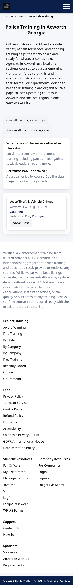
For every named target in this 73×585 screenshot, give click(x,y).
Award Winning (14, 327)
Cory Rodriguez (35, 216)
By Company (12, 353)
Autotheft (16, 212)
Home (9, 16)
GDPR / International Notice (23, 441)
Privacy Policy (13, 396)
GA (21, 16)
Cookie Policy (13, 409)
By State (9, 340)
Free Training (12, 359)
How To (8, 534)
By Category (12, 346)
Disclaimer (11, 422)
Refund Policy (13, 415)
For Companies (50, 465)
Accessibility (12, 428)
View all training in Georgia (25, 120)
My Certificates (14, 472)
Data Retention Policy (19, 448)
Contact (65, 580)
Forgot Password (15, 504)
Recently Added (14, 366)
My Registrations (15, 478)
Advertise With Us (16, 559)
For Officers (11, 465)
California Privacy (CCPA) (21, 435)
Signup (8, 491)
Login (43, 472)
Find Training (12, 333)
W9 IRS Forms (13, 510)
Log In (7, 498)
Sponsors (10, 552)
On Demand (12, 379)
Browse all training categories (28, 130)
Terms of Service (15, 403)
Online (8, 372)
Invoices (9, 485)
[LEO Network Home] (6, 6)
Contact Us (11, 528)
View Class (21, 223)
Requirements (13, 565)
